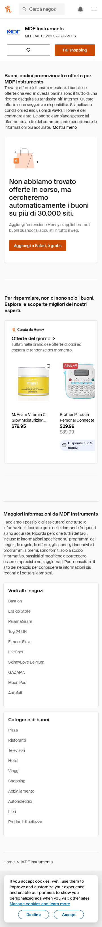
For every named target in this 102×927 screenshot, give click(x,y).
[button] (94, 9)
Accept (69, 914)
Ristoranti (17, 740)
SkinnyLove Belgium (26, 662)
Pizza (13, 730)
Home (9, 861)
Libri (12, 811)
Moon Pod (17, 682)
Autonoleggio (20, 801)
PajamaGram (20, 621)
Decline (33, 914)
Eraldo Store (19, 611)
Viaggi (13, 770)
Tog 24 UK (17, 631)
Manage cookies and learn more (40, 903)
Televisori (16, 750)
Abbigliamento (21, 791)
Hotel (13, 760)
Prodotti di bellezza (25, 821)
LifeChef (15, 652)
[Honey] (8, 9)
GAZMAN (17, 672)
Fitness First (19, 641)
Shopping (16, 781)
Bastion (15, 601)
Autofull (15, 692)
